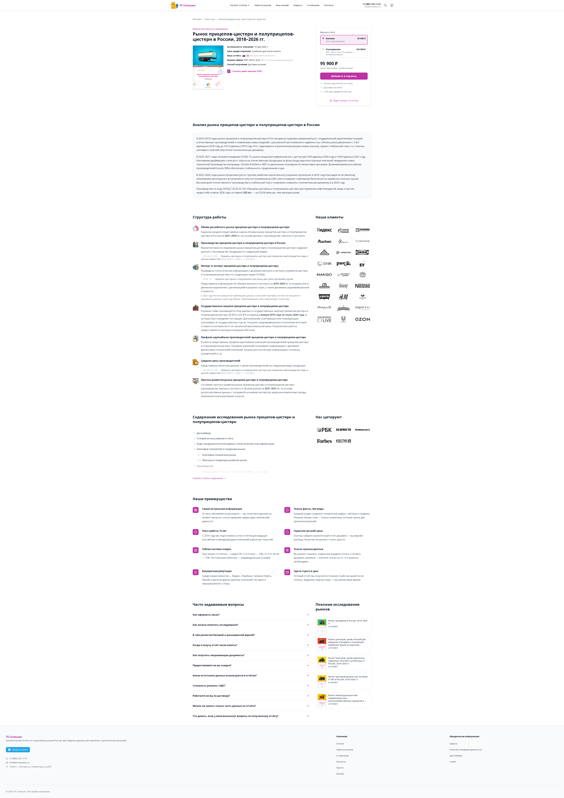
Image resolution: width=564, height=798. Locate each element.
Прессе (340, 767)
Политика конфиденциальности (466, 749)
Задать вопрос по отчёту (345, 100)
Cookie (453, 761)
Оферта (453, 743)
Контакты (329, 5)
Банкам (340, 773)
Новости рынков (263, 5)
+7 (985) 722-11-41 (371, 4)
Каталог (340, 743)
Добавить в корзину (343, 76)
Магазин (197, 19)
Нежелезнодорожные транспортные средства (241, 19)
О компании (313, 5)
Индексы (297, 5)
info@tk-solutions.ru (372, 7)
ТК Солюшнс (187, 5)
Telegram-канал (20, 749)
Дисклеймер (456, 755)
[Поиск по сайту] (385, 5)
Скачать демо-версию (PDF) (247, 71)
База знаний (282, 5)
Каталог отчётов (238, 5)
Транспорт (210, 19)
